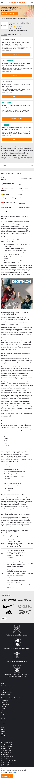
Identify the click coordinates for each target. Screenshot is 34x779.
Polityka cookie (5, 690)
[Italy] (1, 755)
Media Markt (4, 702)
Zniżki (20, 34)
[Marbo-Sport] (25, 600)
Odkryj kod (16, 54)
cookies (14, 772)
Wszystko (3, 34)
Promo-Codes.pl (5, 686)
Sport (3, 618)
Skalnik (3, 729)
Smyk (2, 725)
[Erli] (25, 606)
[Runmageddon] (9, 600)
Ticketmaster (4, 700)
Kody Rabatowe (12, 34)
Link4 (2, 714)
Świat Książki (4, 721)
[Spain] (1, 759)
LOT (2, 710)
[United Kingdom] (1, 761)
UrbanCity (3, 706)
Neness (3, 723)
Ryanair (3, 719)
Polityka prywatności (6, 692)
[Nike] (9, 606)
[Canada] (1, 765)
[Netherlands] (1, 757)
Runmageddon (5, 704)
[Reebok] (25, 612)
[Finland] (1, 744)
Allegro (3, 735)
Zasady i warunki (5, 694)
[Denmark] (1, 742)
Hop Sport (3, 717)
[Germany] (1, 750)
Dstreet (3, 733)
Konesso (3, 731)
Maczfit (3, 708)
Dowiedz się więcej (9, 13)
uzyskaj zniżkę (17, 75)
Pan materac (4, 712)
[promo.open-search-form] (32, 2)
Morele (3, 727)
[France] (1, 752)
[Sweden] (1, 746)
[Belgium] (1, 748)
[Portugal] (1, 763)
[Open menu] (2, 2)
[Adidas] (9, 612)
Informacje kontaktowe (7, 688)
